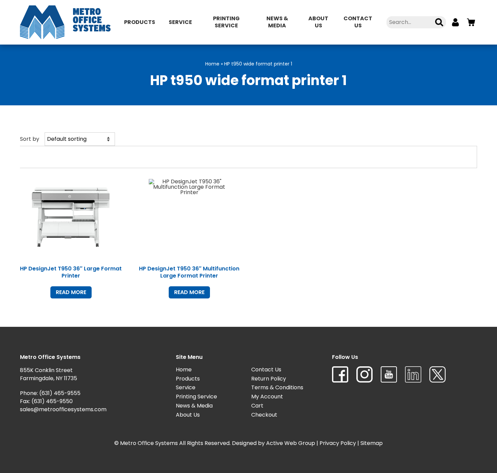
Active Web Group (290, 443)
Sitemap (371, 443)
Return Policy (268, 379)
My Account (267, 396)
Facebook (340, 374)
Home (212, 63)
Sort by (29, 139)
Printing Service (226, 22)
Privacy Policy (338, 443)
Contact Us (358, 22)
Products (139, 22)
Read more (71, 292)
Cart (257, 406)
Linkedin (413, 374)
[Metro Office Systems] (65, 22)
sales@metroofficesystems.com (63, 409)
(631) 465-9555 (59, 393)
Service (180, 22)
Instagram (364, 374)
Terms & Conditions (277, 387)
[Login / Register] (455, 22)
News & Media (277, 22)
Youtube (389, 374)
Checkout (264, 415)
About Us (318, 22)
